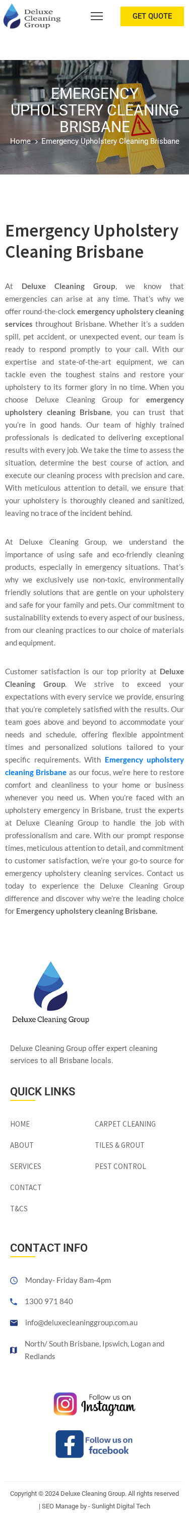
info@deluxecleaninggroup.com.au (81, 1322)
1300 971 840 (49, 1301)
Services (25, 1166)
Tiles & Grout (120, 1145)
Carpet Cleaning (125, 1124)
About (22, 1145)
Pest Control (120, 1166)
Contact (26, 1187)
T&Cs (19, 1208)
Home (20, 141)
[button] (152, 16)
